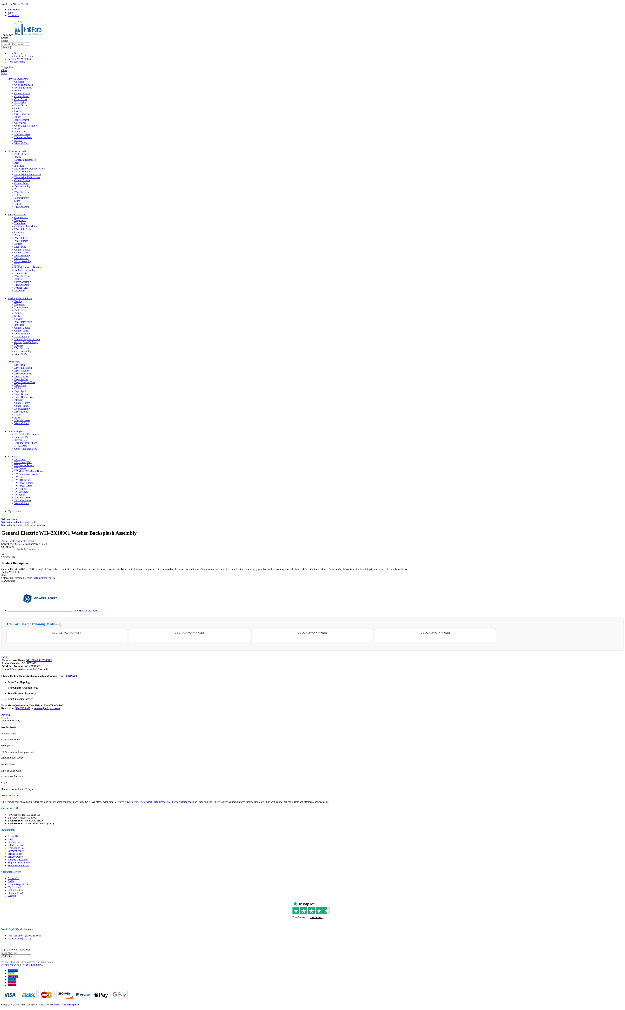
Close (4, 70)
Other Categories (16, 431)
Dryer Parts (14, 361)
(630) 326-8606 (33, 935)
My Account (14, 511)
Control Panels (46, 577)
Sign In (18, 53)
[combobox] (16, 44)
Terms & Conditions (18, 865)
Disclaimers (14, 842)
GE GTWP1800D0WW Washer (189, 633)
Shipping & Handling (19, 862)
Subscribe (7, 956)
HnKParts (70, 676)
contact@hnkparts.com (47, 708)
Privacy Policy (15, 856)
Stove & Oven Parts (18, 78)
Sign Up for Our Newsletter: (16, 949)
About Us (13, 836)
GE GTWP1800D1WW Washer (66, 633)
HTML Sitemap (16, 845)
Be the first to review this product (18, 541)
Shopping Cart (15, 893)
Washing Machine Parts (20, 298)
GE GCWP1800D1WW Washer (435, 633)
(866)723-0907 (22, 708)
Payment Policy (16, 850)
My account (14, 9)
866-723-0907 (21, 4)
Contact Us (13, 15)
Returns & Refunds (18, 859)
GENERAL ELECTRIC (86, 610)
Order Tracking (16, 890)
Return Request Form (19, 884)
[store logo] (28, 35)
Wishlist (12, 896)
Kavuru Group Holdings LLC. (66, 1004)
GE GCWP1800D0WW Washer (312, 633)
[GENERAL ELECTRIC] (40, 610)
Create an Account (23, 56)
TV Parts (12, 456)
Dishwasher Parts (17, 151)
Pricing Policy (15, 853)
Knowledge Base (17, 848)
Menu (4, 73)
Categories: (7, 577)
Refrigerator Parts (17, 214)
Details (4, 657)
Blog (10, 12)
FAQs (11, 881)
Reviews (5, 714)
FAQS (4, 717)
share (4, 575)
